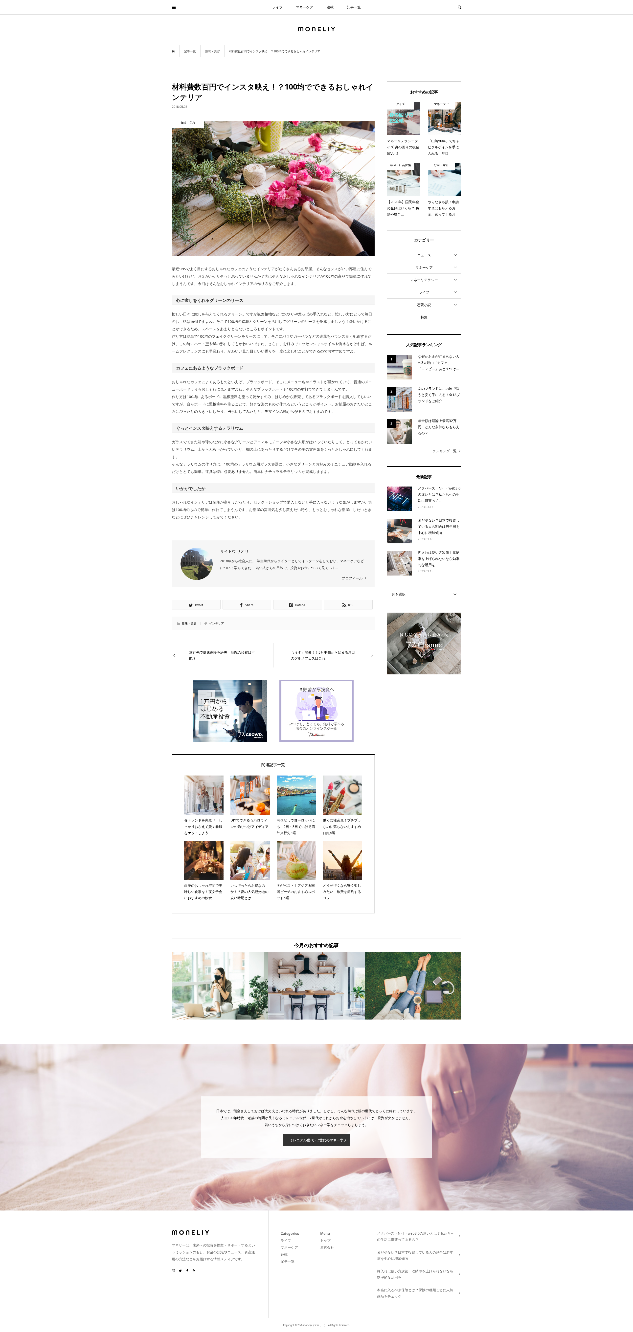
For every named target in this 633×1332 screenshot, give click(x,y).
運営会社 (327, 1247)
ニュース (424, 255)
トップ (325, 1240)
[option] (220, 985)
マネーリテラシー (424, 279)
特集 (424, 317)
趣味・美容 (189, 623)
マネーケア (304, 7)
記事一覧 (354, 7)
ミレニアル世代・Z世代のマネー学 (316, 1140)
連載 (330, 7)
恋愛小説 (424, 304)
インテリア (216, 623)
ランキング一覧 (444, 450)
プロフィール (352, 578)
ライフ (277, 7)
